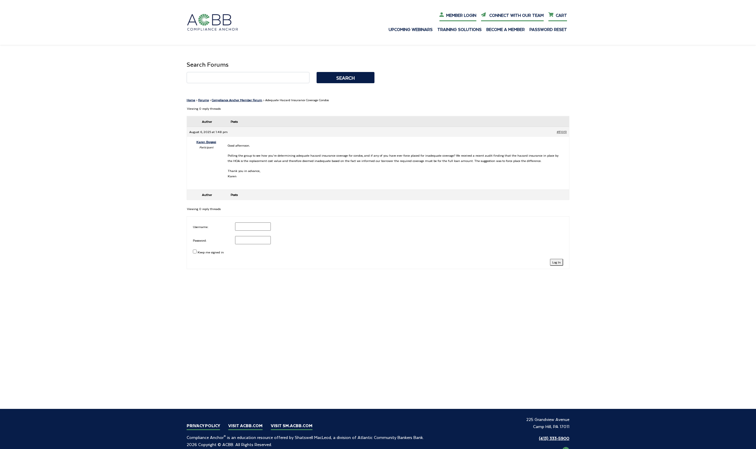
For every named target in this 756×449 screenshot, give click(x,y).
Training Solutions (459, 29)
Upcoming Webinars (411, 29)
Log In (556, 262)
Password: (200, 240)
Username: (200, 226)
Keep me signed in (211, 252)
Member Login (461, 15)
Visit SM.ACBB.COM (291, 425)
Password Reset (548, 29)
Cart (561, 15)
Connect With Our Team (515, 15)
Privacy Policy (203, 425)
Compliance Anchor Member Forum (237, 99)
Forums (203, 99)
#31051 (562, 131)
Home (191, 99)
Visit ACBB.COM (245, 425)
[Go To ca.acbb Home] (216, 21)
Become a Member (505, 29)
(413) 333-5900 (554, 438)
